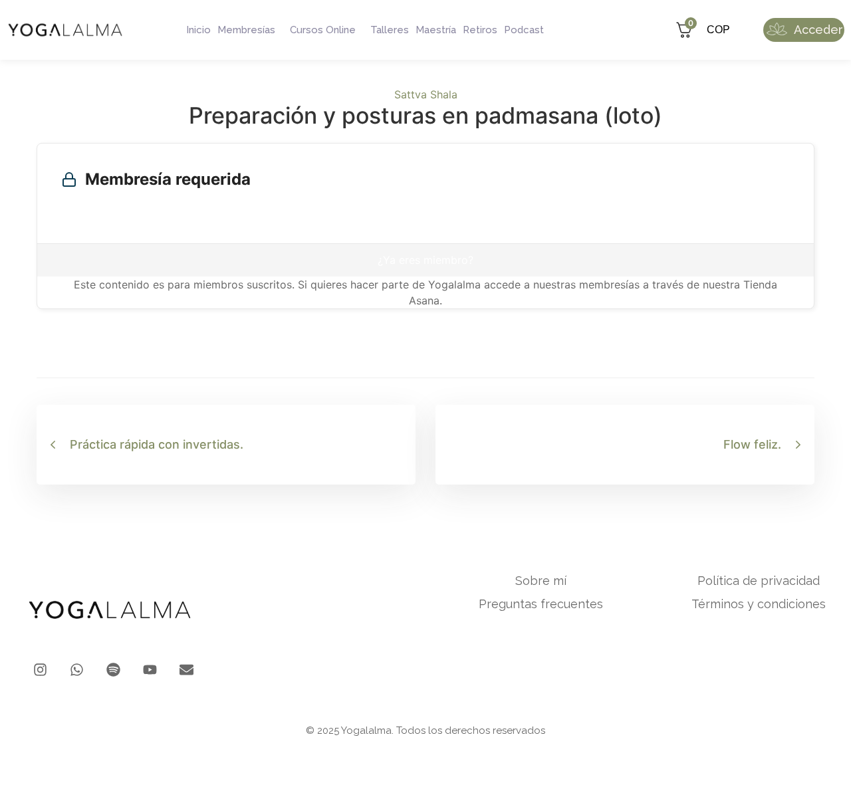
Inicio (198, 30)
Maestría (436, 30)
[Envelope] (186, 669)
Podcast (524, 30)
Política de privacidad (758, 581)
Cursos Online (323, 30)
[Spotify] (113, 669)
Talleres (389, 30)
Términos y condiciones (758, 604)
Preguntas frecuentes (541, 604)
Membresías (246, 30)
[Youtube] (150, 669)
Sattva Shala (425, 94)
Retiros (480, 30)
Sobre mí (540, 581)
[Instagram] (40, 669)
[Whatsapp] (76, 669)
